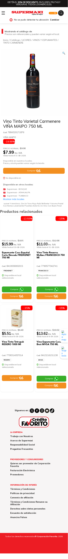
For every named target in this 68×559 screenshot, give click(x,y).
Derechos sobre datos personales (27, 508)
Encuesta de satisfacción (23, 513)
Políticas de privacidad (22, 493)
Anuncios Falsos (18, 517)
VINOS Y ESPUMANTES (45, 40)
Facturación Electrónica (22, 470)
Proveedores (17, 474)
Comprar (31, 170)
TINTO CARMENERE (13, 42)
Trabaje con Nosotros (21, 436)
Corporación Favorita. (47, 536)
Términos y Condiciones (22, 489)
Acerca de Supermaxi (21, 440)
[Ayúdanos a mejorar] (64, 336)
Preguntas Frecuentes (21, 449)
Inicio (5, 40)
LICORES (26, 40)
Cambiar (54, 19)
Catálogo (15, 40)
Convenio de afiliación (21, 497)
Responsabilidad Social (22, 444)
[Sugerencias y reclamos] (64, 352)
